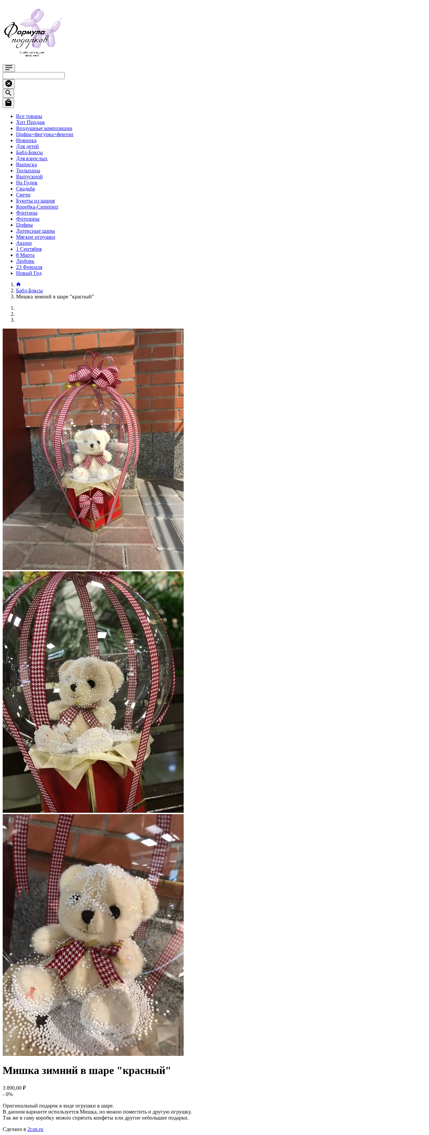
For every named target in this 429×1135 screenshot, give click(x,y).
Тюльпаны (28, 170)
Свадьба (25, 188)
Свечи (23, 194)
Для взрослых (32, 158)
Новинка (26, 140)
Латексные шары (35, 231)
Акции (24, 243)
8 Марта (25, 255)
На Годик (27, 182)
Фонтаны (27, 213)
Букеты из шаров (35, 201)
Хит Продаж (30, 122)
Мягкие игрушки (35, 237)
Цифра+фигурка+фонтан (44, 134)
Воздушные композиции (44, 128)
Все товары (29, 116)
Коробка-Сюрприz (37, 207)
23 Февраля (29, 267)
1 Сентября (29, 249)
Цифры (24, 225)
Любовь (25, 261)
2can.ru (35, 1129)
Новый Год (29, 273)
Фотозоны (28, 219)
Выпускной (29, 176)
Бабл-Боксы (29, 152)
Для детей (27, 146)
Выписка (26, 164)
